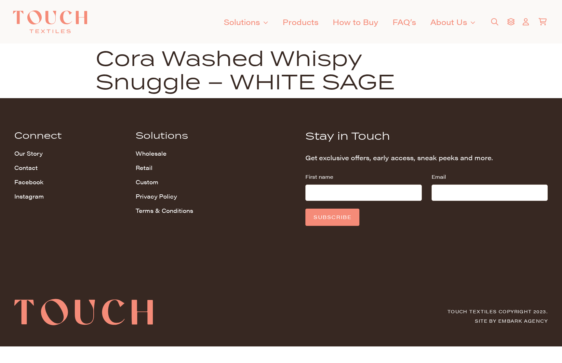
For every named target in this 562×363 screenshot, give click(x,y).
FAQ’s (404, 21)
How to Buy (355, 21)
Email (439, 176)
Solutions (242, 21)
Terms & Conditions (164, 210)
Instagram (29, 196)
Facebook (29, 182)
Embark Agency (523, 321)
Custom (147, 182)
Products (300, 21)
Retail (144, 167)
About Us (448, 21)
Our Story (28, 153)
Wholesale (151, 153)
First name (319, 176)
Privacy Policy (156, 196)
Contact (26, 167)
